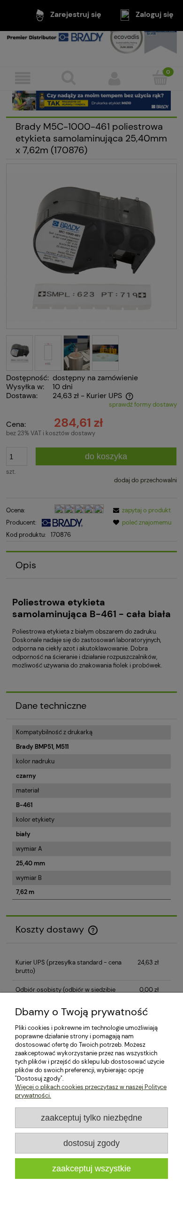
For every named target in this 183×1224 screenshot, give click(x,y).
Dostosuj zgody (91, 1143)
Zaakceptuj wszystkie (91, 1168)
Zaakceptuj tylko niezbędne (91, 1117)
